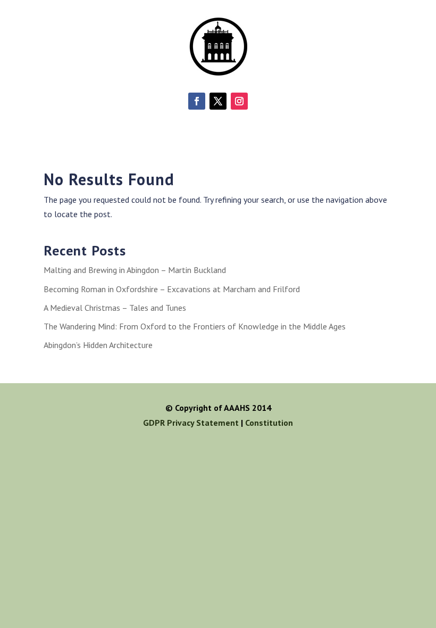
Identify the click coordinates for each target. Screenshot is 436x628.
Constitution (269, 422)
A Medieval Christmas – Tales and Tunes (115, 307)
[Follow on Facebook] (196, 101)
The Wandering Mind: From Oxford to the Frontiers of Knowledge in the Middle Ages (195, 326)
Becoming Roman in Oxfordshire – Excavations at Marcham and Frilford (172, 289)
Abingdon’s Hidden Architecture (98, 345)
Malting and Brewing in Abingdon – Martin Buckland (135, 270)
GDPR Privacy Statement (191, 422)
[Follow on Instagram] (239, 101)
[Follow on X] (218, 101)
